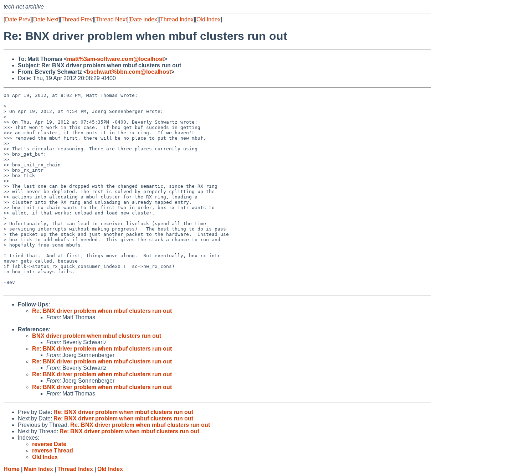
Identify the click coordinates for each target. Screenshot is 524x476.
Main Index (38, 469)
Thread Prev (77, 19)
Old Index (208, 19)
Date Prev (17, 19)
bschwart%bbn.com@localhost (129, 72)
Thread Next (111, 19)
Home (12, 469)
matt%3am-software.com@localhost (115, 59)
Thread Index (177, 19)
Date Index (143, 19)
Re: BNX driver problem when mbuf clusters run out (102, 311)
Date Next (45, 19)
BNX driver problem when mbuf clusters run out (96, 336)
